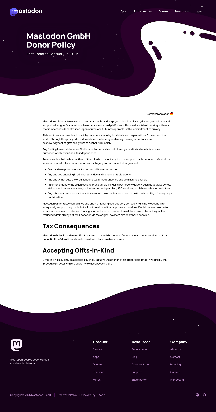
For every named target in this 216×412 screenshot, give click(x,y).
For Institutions (143, 11)
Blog (134, 357)
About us (175, 349)
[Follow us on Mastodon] (197, 395)
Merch (97, 379)
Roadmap (98, 372)
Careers (175, 372)
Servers (97, 349)
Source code (139, 349)
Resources (181, 11)
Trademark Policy (67, 395)
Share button (139, 379)
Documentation (141, 364)
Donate (163, 11)
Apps (124, 11)
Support (137, 372)
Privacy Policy (87, 395)
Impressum (177, 379)
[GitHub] (204, 395)
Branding (175, 364)
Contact (175, 357)
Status (101, 395)
